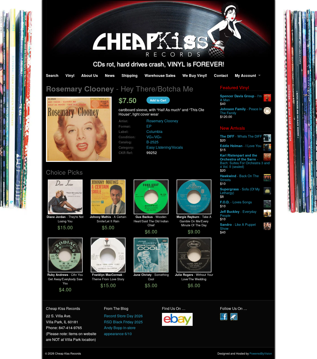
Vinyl (69, 75)
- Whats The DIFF (241, 136)
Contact (221, 75)
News (110, 75)
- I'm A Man (241, 98)
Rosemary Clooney (162, 120)
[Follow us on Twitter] (234, 316)
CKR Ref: (126, 153)
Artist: (123, 121)
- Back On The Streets (239, 178)
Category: (126, 147)
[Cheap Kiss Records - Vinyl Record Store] (158, 30)
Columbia (154, 131)
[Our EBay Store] (177, 318)
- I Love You (240, 146)
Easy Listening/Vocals (164, 147)
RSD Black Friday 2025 (123, 321)
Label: (124, 131)
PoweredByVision (260, 353)
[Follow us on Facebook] (223, 316)
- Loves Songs (236, 202)
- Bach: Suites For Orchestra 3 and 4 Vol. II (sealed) (245, 160)
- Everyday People (238, 213)
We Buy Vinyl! (194, 75)
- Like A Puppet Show (238, 226)
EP (149, 126)
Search (52, 75)
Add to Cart (158, 100)
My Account (245, 75)
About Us (89, 75)
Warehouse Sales (160, 75)
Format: (125, 126)
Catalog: (125, 142)
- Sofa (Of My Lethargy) (240, 191)
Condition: (127, 137)
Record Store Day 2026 (123, 315)
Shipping (130, 75)
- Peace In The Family (241, 111)
